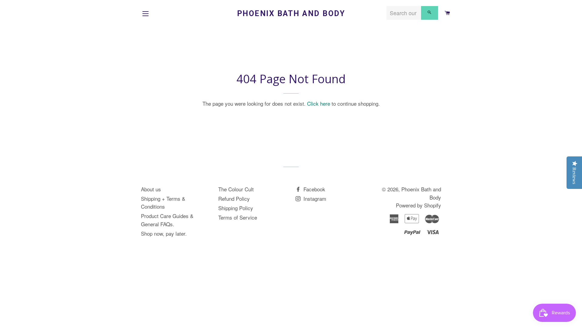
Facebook (313, 189)
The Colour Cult (236, 189)
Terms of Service (237, 217)
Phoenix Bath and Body (291, 13)
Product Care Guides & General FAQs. (167, 220)
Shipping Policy (235, 208)
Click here (318, 103)
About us (151, 189)
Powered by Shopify (418, 205)
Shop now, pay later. (164, 233)
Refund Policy (234, 198)
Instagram (314, 198)
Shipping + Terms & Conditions (163, 202)
